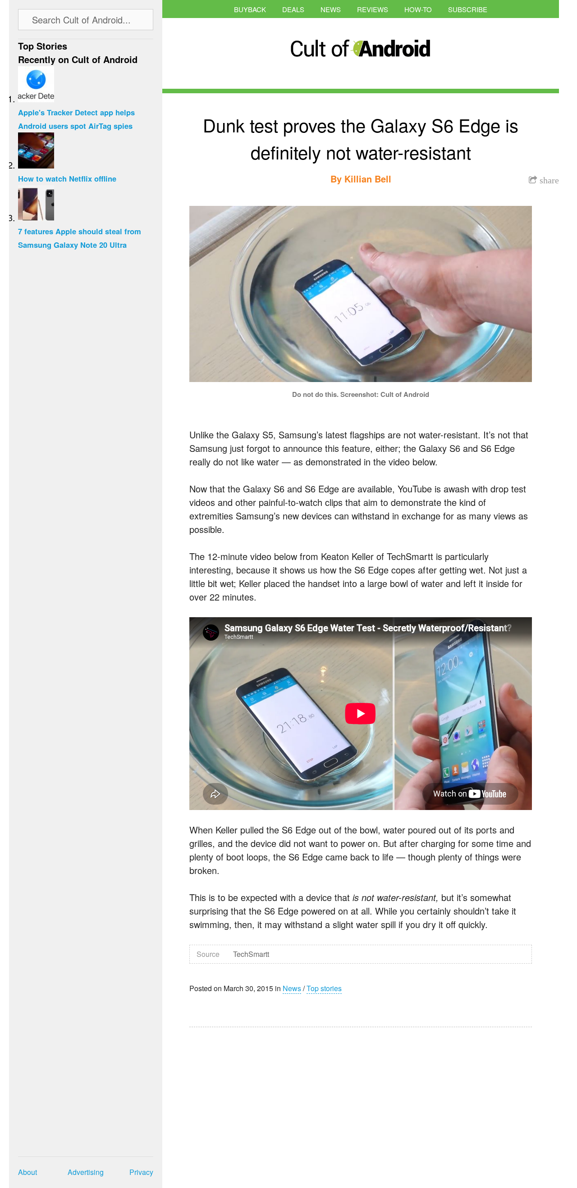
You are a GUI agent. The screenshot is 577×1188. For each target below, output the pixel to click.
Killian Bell (367, 178)
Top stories (324, 988)
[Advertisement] (275, 1101)
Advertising (86, 1172)
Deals (293, 9)
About (27, 1172)
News (331, 9)
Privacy (141, 1172)
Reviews (372, 9)
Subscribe (467, 9)
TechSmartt (251, 954)
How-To (418, 9)
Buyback (250, 9)
